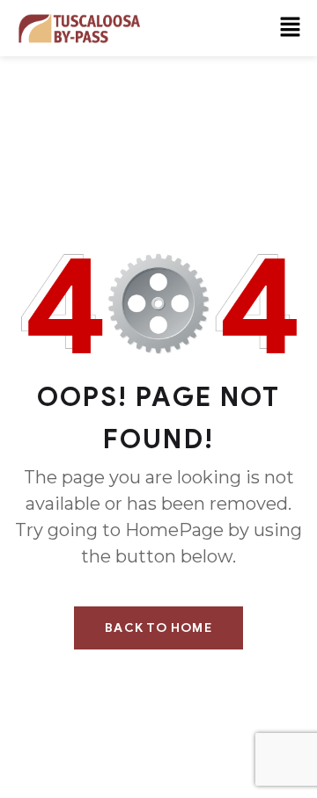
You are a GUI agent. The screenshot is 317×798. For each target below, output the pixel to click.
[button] (290, 28)
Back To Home (158, 627)
